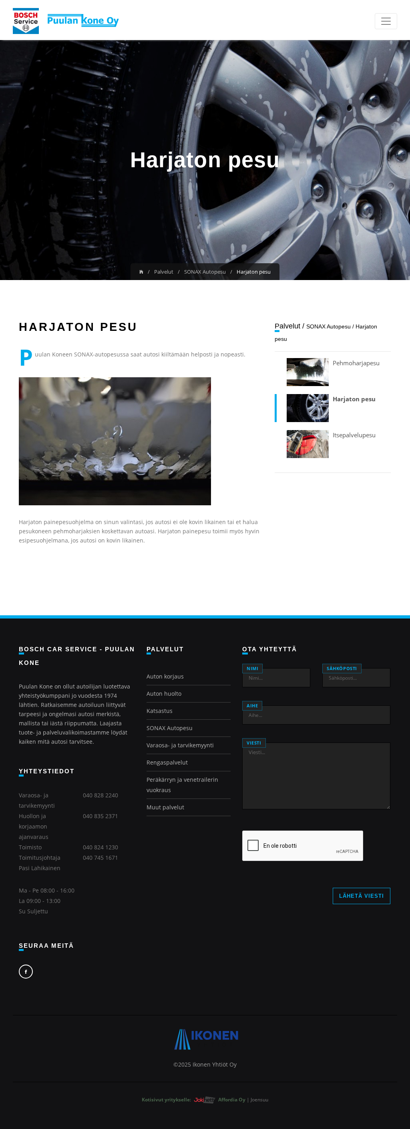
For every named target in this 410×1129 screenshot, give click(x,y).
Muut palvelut (165, 807)
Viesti (254, 743)
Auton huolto (164, 693)
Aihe (252, 706)
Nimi (252, 668)
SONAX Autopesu (205, 271)
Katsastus (160, 711)
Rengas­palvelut (167, 762)
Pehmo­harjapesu (356, 363)
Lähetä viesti (361, 896)
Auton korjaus (165, 676)
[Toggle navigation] (386, 21)
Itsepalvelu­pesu (354, 435)
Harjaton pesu (354, 399)
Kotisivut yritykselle (166, 1099)
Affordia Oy (232, 1099)
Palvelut (163, 271)
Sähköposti (342, 668)
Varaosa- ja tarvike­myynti (180, 745)
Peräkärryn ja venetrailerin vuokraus (182, 785)
